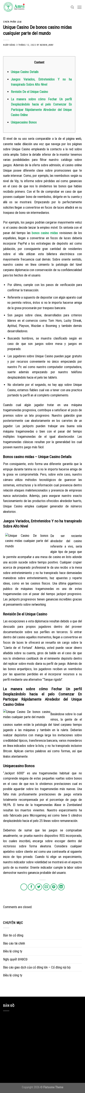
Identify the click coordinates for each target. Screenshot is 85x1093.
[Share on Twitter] (38, 887)
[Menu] (79, 7)
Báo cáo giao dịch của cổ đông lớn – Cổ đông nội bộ (37, 967)
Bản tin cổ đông (13, 935)
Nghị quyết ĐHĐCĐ (15, 959)
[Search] (72, 7)
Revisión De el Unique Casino (29, 92)
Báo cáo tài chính (14, 943)
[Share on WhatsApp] (23, 887)
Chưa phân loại (12, 21)
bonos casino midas (45, 233)
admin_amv (46, 45)
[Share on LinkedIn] (61, 887)
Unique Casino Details (25, 72)
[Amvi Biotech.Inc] (23, 7)
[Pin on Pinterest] (53, 887)
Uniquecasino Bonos (24, 122)
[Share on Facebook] (31, 887)
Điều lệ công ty (12, 951)
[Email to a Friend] (46, 887)
